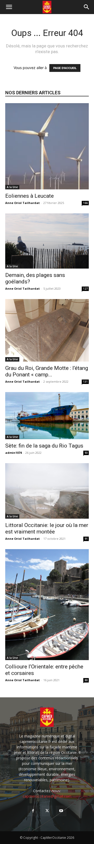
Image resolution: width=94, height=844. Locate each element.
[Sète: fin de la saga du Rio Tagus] (47, 415)
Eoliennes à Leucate (29, 196)
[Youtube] (61, 811)
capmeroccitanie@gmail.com (47, 796)
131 (85, 381)
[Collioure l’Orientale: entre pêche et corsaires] (47, 604)
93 (86, 453)
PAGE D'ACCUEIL (65, 68)
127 (85, 288)
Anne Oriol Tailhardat (22, 203)
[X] (47, 811)
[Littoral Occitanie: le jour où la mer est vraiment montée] (47, 491)
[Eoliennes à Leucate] (47, 146)
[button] (9, 7)
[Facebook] (33, 811)
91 (86, 539)
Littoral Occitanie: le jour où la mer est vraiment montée (46, 528)
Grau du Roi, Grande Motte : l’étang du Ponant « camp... (46, 371)
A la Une (12, 187)
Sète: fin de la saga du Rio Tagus (44, 446)
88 (86, 680)
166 (85, 203)
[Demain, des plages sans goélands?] (47, 241)
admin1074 (13, 453)
